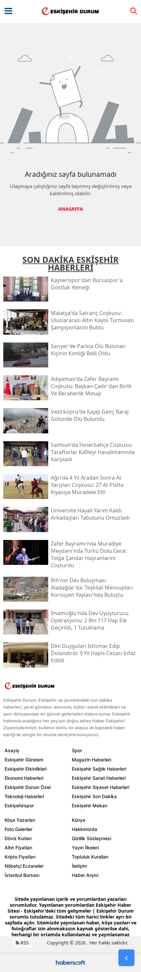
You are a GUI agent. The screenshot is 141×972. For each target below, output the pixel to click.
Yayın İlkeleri (85, 847)
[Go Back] (126, 957)
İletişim (79, 866)
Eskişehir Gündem (24, 759)
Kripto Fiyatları (20, 856)
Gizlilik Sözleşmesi (91, 838)
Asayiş (12, 750)
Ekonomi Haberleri (24, 778)
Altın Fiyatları (18, 847)
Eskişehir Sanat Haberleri (99, 778)
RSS (24, 943)
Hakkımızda (84, 829)
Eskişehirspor (19, 805)
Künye (78, 820)
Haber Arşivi (85, 875)
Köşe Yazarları (20, 820)
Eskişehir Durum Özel (27, 787)
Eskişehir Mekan (89, 805)
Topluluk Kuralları (90, 856)
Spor (77, 750)
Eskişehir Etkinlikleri (26, 769)
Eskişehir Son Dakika (94, 796)
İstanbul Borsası (22, 875)
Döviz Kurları (18, 838)
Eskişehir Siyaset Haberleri (100, 787)
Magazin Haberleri (91, 759)
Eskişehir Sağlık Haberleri (99, 769)
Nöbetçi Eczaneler (24, 866)
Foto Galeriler (18, 829)
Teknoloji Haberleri (24, 796)
